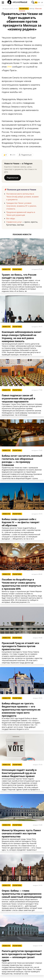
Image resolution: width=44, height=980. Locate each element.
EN (39, 2)
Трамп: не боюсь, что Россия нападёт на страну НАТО (19, 276)
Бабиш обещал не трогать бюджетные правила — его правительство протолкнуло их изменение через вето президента (21, 709)
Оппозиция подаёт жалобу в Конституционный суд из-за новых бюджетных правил (19, 773)
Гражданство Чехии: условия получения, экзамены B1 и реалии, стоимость (21, 206)
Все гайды (10, 218)
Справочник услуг (14, 222)
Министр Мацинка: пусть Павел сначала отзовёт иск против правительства (21, 833)
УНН (9, 66)
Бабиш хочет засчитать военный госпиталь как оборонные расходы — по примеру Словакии (22, 460)
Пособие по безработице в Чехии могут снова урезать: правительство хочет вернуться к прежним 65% (21, 584)
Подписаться (12, 177)
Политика (24, 9)
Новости (6, 269)
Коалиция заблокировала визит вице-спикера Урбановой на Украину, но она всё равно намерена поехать (21, 336)
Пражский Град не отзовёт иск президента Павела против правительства (20, 646)
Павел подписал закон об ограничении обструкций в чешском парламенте (18, 398)
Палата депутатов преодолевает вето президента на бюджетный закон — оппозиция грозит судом (22, 956)
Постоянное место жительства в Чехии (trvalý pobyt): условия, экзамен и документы (22, 197)
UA (42, 2)
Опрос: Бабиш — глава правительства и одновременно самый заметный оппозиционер (22, 893)
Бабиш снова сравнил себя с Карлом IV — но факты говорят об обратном (20, 522)
